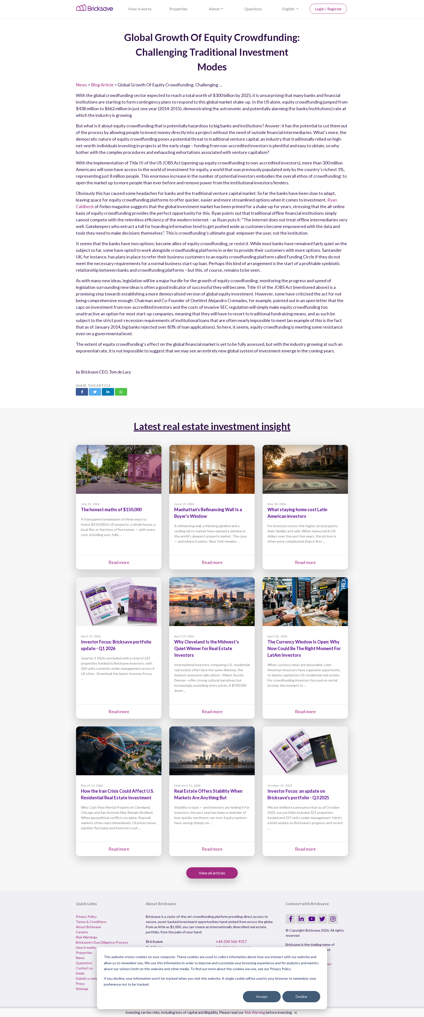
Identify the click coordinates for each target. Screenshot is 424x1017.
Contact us (84, 968)
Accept (261, 996)
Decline (301, 996)
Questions (253, 8)
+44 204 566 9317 (231, 941)
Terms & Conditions (91, 922)
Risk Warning (255, 1012)
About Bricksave (88, 927)
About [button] (214, 8)
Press (80, 983)
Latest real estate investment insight (212, 426)
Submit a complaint (90, 978)
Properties (178, 8)
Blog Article (102, 84)
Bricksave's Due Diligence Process (102, 942)
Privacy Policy (86, 916)
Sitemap (82, 989)
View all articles (212, 872)
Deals (80, 973)
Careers (82, 932)
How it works (140, 8)
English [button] (288, 8)
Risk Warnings (86, 937)
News (81, 84)
